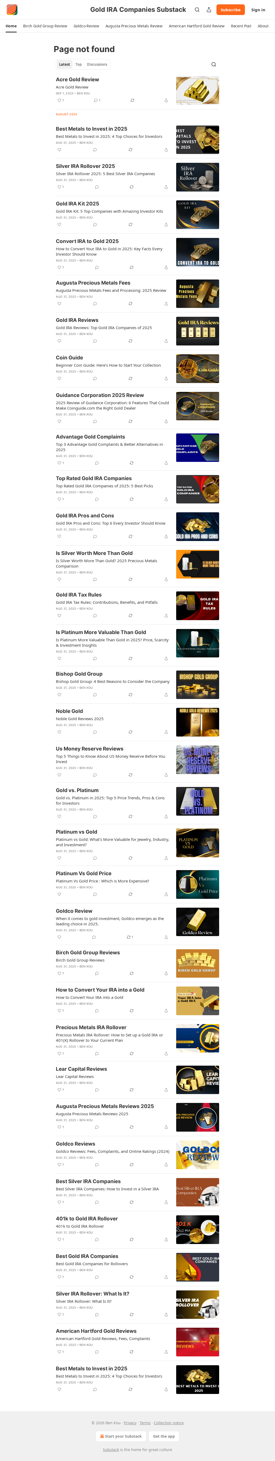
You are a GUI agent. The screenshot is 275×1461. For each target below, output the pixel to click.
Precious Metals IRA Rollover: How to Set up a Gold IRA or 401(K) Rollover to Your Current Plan (109, 1037)
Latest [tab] (64, 64)
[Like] (59, 149)
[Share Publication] (209, 9)
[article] (137, 90)
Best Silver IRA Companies (88, 1181)
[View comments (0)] (95, 149)
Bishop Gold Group (79, 674)
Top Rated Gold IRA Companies (94, 478)
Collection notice (169, 1422)
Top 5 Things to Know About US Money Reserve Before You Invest (110, 758)
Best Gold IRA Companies (87, 1256)
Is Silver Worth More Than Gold (94, 553)
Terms (145, 1422)
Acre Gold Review (77, 79)
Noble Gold (69, 711)
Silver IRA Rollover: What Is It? (92, 1294)
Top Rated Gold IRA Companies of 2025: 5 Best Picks (104, 485)
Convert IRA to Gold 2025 (87, 241)
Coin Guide (69, 358)
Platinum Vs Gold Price (83, 873)
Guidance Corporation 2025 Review (100, 395)
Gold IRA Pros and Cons (85, 516)
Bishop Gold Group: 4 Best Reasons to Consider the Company (113, 681)
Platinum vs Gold (76, 832)
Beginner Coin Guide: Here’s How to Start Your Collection (108, 365)
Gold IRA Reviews (77, 320)
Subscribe (231, 9)
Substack (111, 1449)
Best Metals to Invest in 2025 (91, 129)
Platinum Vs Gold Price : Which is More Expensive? (102, 881)
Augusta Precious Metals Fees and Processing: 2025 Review (111, 290)
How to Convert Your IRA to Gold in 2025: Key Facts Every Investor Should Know (109, 251)
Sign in (258, 9)
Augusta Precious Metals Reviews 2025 (105, 1106)
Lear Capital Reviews (81, 1069)
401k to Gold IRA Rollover (87, 1219)
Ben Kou (83, 93)
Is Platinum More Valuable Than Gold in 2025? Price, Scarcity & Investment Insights (112, 642)
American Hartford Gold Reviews (96, 1331)
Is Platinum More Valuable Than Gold (101, 632)
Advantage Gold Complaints (90, 437)
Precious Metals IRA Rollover (91, 1027)
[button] (11, 26)
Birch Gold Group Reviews (88, 953)
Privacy (130, 1422)
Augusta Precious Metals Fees (93, 283)
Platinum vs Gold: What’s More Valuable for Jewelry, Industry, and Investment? (112, 842)
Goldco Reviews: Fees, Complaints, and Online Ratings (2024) (112, 1151)
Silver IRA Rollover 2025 (85, 166)
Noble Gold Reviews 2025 (80, 718)
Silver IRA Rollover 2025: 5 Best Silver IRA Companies (105, 173)
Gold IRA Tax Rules (79, 595)
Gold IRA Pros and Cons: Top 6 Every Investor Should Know (110, 523)
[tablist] (83, 64)
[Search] (197, 9)
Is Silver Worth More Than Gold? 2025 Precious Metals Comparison (106, 563)
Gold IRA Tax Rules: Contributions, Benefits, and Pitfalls (107, 602)
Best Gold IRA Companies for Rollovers (92, 1263)
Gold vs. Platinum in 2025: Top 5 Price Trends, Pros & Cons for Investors (110, 800)
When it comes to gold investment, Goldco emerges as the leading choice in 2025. (110, 921)
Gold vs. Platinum (77, 790)
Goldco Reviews (75, 1144)
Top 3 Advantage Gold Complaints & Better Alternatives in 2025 (109, 446)
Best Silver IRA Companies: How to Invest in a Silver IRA (107, 1188)
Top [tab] (78, 64)
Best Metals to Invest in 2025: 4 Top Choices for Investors (109, 136)
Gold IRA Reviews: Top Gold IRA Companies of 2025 (104, 327)
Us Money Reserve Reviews (90, 749)
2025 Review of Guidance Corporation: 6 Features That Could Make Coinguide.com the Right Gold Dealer (112, 405)
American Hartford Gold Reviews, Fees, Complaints (103, 1338)
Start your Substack (123, 1436)
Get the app (164, 1436)
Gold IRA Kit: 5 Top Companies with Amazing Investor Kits (109, 211)
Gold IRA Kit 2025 (77, 204)
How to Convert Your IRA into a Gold (100, 990)
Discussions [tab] (97, 64)
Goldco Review (74, 911)
